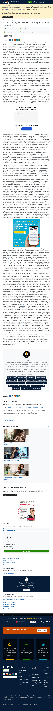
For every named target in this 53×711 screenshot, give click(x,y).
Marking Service (7, 560)
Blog (33, 685)
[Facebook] (4, 666)
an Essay (26, 551)
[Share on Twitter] (12, 40)
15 (23, 304)
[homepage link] (3, 20)
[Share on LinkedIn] (17, 40)
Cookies (35, 704)
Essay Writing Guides (9, 608)
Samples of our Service (9, 562)
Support (40, 2)
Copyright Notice (27, 704)
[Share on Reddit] (15, 40)
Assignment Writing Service (10, 558)
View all (47, 426)
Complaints (47, 677)
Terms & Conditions (16, 704)
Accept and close (6, 16)
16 (23, 325)
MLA (9, 407)
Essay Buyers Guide (8, 604)
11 (18, 204)
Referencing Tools (8, 606)
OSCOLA (43, 407)
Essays (7, 20)
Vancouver (28, 407)
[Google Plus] (12, 666)
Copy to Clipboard (9, 420)
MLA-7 (15, 407)
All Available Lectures (9, 573)
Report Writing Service (9, 556)
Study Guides (35, 677)
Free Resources (36, 680)
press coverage (32, 619)
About (45, 670)
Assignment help (23, 682)
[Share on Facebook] (10, 40)
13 (8, 258)
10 (34, 196)
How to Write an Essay (9, 602)
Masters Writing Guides (9, 611)
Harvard (21, 407)
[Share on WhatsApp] (19, 40)
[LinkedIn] (8, 666)
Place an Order (42, 630)
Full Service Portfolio (9, 565)
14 (20, 286)
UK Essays (7, 25)
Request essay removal (10, 495)
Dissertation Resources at (13, 599)
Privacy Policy (6, 704)
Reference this (8, 35)
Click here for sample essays (13, 9)
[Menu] (4, 2)
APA (5, 407)
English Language (15, 20)
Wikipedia (36, 407)
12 (11, 209)
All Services (22, 685)
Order (30, 2)
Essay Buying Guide (37, 683)
